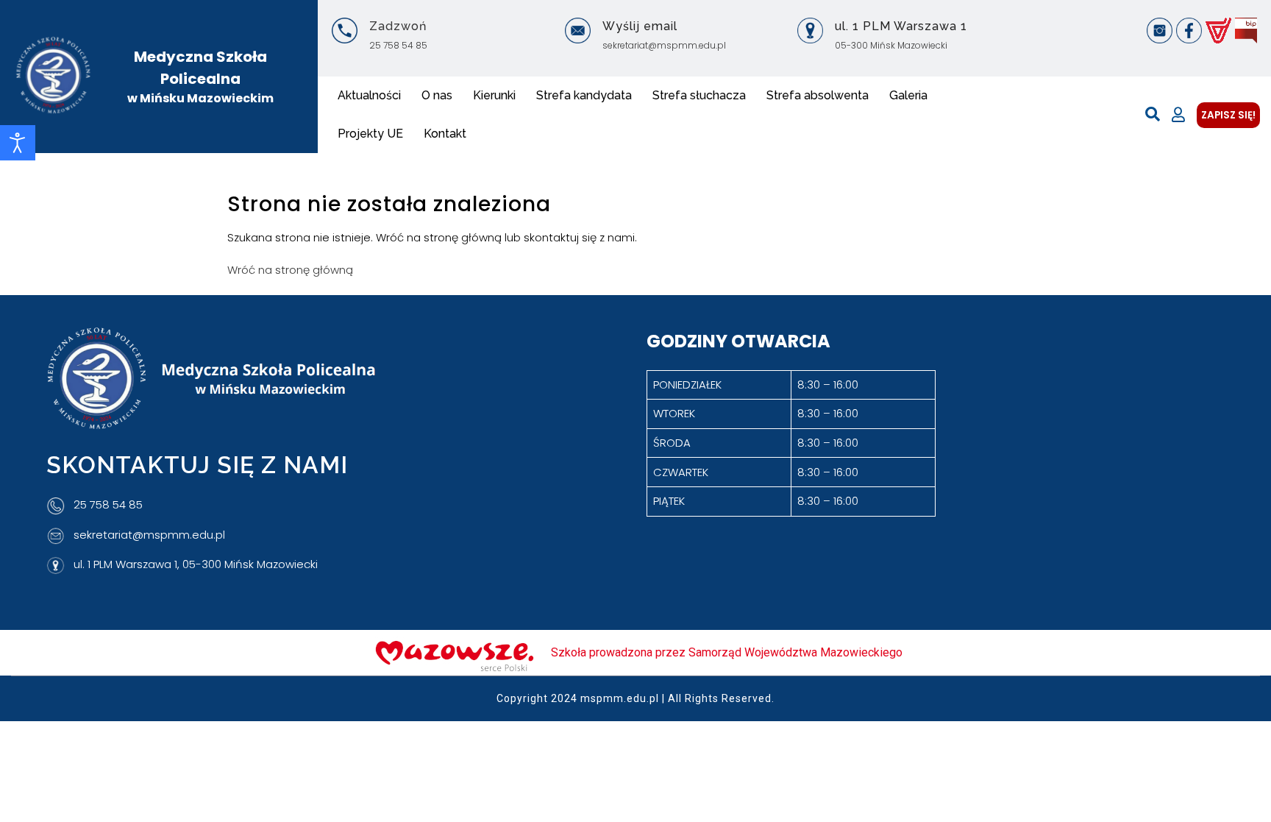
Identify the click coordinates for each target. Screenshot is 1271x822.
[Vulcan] (1218, 30)
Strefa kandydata (584, 95)
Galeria (908, 95)
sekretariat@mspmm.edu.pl (664, 45)
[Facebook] (1189, 30)
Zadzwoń (398, 26)
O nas (436, 95)
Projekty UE (370, 134)
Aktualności (369, 95)
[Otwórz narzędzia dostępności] (17, 142)
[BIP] (1246, 30)
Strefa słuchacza (699, 95)
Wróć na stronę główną (290, 269)
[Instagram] (1159, 30)
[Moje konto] (1178, 115)
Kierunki (494, 95)
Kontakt (445, 134)
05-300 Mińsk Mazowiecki (891, 45)
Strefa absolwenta (817, 95)
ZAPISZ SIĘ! (1228, 115)
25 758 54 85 (398, 45)
